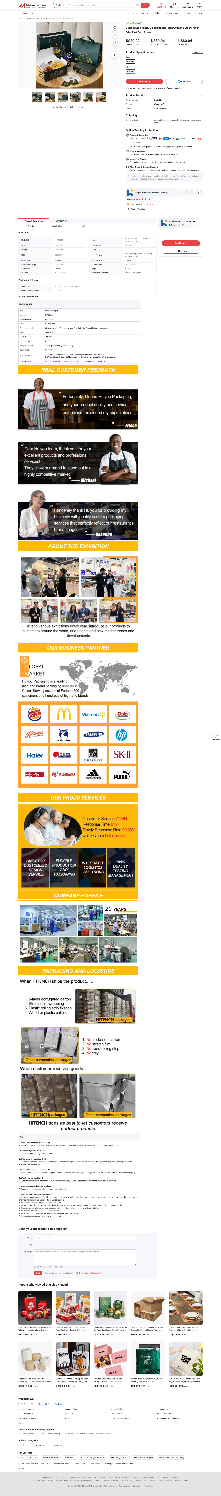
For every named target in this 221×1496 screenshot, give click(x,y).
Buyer (144, 13)
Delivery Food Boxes (61, 1463)
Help (157, 13)
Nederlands (115, 1480)
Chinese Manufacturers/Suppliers (80, 1477)
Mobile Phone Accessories (167, 1418)
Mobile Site (166, 1477)
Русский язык (87, 1480)
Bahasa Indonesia (181, 1480)
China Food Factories (28, 1457)
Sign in (200, 7)
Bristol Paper (57, 1445)
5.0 (171, 225)
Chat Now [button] (185, 81)
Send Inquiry (144, 81)
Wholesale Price (114, 1477)
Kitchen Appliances (26, 1409)
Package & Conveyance (51, 18)
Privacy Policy (148, 1486)
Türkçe (160, 1480)
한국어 (131, 1480)
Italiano (97, 1480)
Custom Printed (70, 1457)
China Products (60, 1477)
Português (67, 1480)
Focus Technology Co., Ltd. (93, 1486)
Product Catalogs (54, 1404)
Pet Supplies (161, 1409)
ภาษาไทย (152, 1480)
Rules (201, 13)
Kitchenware (115, 1413)
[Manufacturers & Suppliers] (32, 5)
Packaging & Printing (32, 18)
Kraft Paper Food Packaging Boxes (34, 1463)
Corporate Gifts (70, 1409)
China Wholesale (100, 1477)
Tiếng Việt (169, 1480)
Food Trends (95, 1463)
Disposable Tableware (27, 1418)
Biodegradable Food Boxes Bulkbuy (119, 1463)
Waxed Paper (41, 1445)
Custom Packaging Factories (92, 1457)
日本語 (138, 1480)
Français (77, 1480)
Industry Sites (127, 1477)
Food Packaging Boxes (119, 1457)
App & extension (171, 13)
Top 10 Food (80, 1463)
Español (59, 1480)
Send (38, 1273)
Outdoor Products (164, 1413)
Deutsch (106, 1480)
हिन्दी (144, 1480)
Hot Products (47, 1477)
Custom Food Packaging (143, 1457)
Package (67, 1413)
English (50, 1480)
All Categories (27, 13)
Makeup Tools (115, 1409)
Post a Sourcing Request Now (89, 1273)
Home (20, 18)
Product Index (154, 1477)
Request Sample (174, 88)
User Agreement (124, 1486)
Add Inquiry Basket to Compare (70, 107)
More (20, 1468)
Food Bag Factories (50, 1457)
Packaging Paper (68, 18)
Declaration (137, 1486)
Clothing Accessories (118, 1418)
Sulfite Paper (25, 1445)
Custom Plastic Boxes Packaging (171, 1457)
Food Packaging (24, 1413)
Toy (65, 1418)
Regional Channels (140, 1477)
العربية (124, 1480)
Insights (175, 1477)
